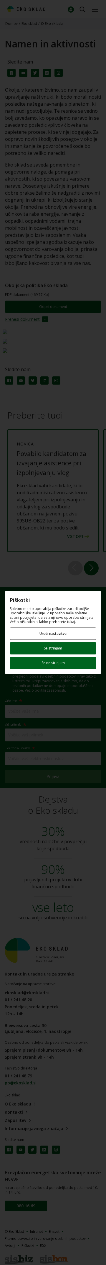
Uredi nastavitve (53, 633)
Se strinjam (53, 648)
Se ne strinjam (53, 662)
